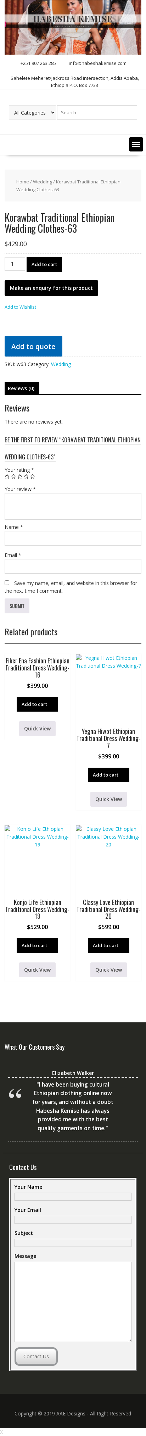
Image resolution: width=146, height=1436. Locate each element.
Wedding (42, 181)
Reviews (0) (21, 388)
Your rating (19, 469)
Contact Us (36, 1356)
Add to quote (33, 346)
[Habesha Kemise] (73, 52)
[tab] (21, 388)
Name (14, 527)
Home (22, 181)
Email (13, 555)
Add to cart (44, 264)
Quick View (37, 728)
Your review (20, 489)
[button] (136, 144)
